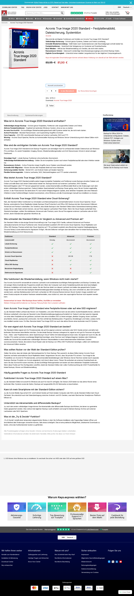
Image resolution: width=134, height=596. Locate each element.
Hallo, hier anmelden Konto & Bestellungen (113, 13)
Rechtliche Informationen (63, 558)
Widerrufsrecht (86, 562)
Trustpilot (94, 13)
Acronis (48, 36)
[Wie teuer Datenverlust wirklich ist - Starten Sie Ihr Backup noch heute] (116, 156)
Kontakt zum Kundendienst (10, 554)
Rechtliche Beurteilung (62, 562)
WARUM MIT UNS (67, 7)
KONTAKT (55, 7)
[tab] (13, 115)
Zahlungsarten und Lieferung (37, 554)
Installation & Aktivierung (9, 558)
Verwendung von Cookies (90, 572)
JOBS (45, 7)
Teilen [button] (51, 106)
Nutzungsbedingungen (88, 565)
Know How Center (34, 562)
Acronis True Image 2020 (63, 100)
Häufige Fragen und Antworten (38, 558)
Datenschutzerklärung (88, 569)
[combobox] (44, 13)
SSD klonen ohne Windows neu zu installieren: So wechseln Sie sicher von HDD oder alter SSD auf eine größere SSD (44, 458)
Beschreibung (12, 115)
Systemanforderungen (34, 115)
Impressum (85, 554)
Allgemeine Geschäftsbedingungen (93, 558)
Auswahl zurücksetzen (55, 85)
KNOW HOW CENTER (33, 7)
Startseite (4, 22)
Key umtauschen (7, 565)
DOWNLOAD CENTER (9, 7)
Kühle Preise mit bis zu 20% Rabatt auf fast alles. (51, 2)
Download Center (7, 562)
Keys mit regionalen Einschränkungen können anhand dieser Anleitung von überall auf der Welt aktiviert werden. (85, 58)
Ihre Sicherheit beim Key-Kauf (65, 554)
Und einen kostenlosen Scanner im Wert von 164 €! (87, 2)
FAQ (22, 7)
